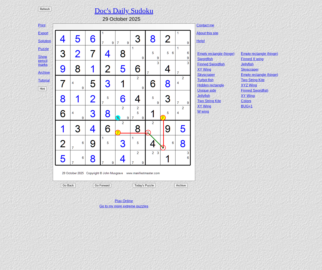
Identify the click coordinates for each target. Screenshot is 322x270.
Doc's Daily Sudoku (124, 11)
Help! (200, 41)
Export (43, 33)
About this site (207, 33)
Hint (42, 88)
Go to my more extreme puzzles (123, 206)
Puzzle (43, 49)
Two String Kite (253, 80)
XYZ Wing (249, 85)
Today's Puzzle (144, 185)
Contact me (205, 25)
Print (41, 25)
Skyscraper (249, 69)
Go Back (68, 185)
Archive (44, 72)
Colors (246, 101)
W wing (203, 111)
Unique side (206, 90)
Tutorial (44, 80)
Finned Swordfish (211, 64)
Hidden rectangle (210, 85)
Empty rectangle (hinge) (215, 54)
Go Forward (102, 185)
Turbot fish (205, 80)
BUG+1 (247, 106)
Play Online (124, 201)
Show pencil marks (43, 61)
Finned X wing (252, 59)
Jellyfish (247, 64)
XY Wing (204, 69)
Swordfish (205, 59)
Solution (44, 41)
